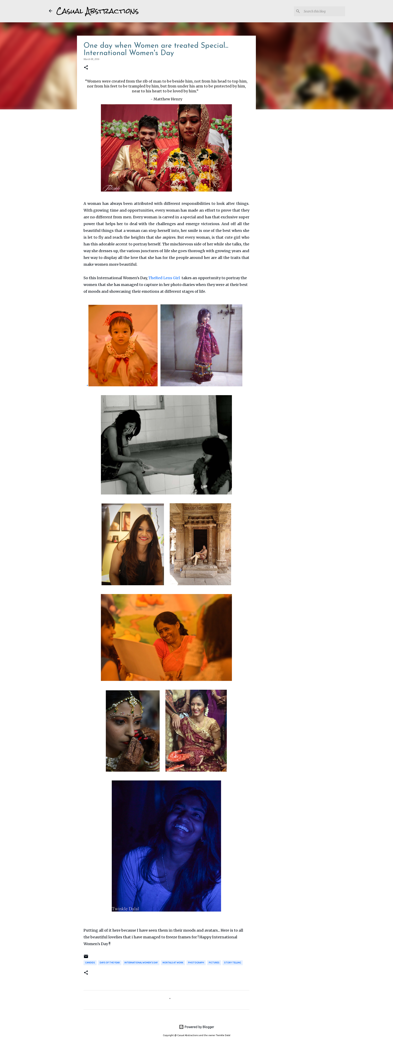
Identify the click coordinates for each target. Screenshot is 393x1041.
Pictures (214, 962)
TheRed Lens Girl (164, 278)
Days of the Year (110, 962)
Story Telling (232, 962)
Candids (90, 962)
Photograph (196, 962)
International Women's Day (141, 962)
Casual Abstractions (97, 11)
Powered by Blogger (199, 1027)
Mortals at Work (173, 962)
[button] (86, 67)
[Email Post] (86, 958)
